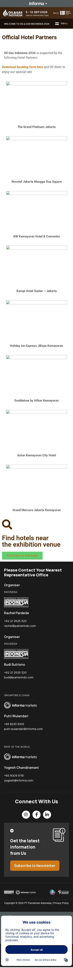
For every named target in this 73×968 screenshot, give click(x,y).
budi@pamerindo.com (18, 677)
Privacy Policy (61, 903)
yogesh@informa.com (18, 780)
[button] (61, 24)
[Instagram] (26, 815)
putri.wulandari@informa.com (23, 729)
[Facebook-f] (36, 815)
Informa (36, 3)
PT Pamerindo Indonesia (38, 903)
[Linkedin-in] (47, 815)
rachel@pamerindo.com (20, 626)
